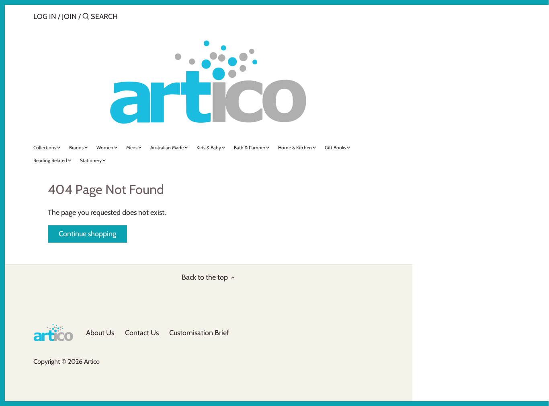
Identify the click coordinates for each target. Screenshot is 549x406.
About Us (100, 332)
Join (69, 16)
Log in (44, 16)
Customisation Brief (199, 332)
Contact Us (142, 332)
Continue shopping (87, 233)
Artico (92, 361)
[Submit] (85, 17)
